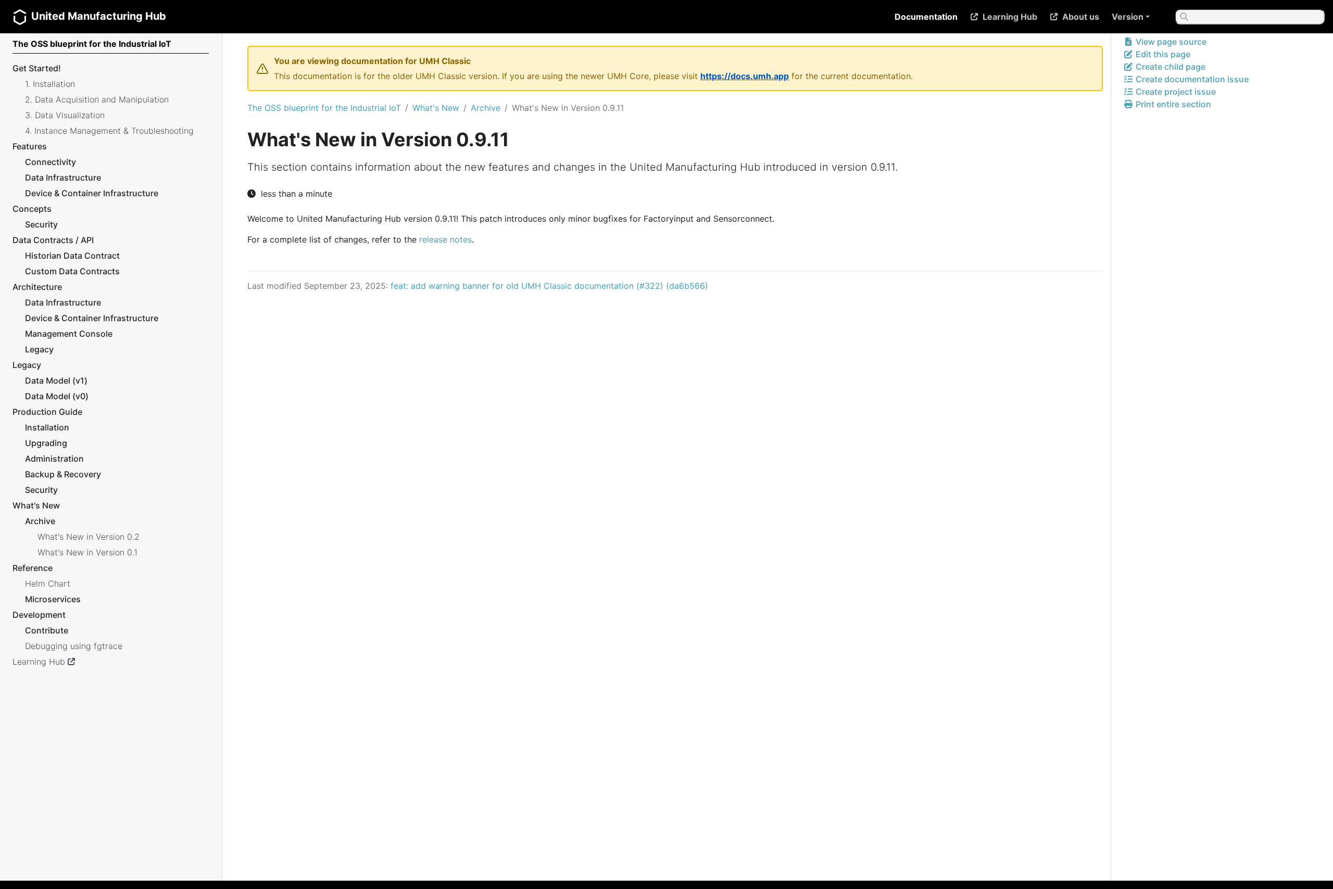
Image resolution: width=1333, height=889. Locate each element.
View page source (1170, 41)
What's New (435, 108)
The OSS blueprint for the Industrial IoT (324, 108)
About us (1080, 16)
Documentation (926, 16)
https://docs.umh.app (744, 76)
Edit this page (1162, 54)
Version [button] (1127, 16)
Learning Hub (1010, 16)
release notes (445, 239)
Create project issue (1175, 91)
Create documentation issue (1191, 79)
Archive (485, 108)
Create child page (1169, 66)
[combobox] (1250, 16)
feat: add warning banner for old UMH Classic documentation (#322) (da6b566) (549, 286)
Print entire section (1172, 104)
